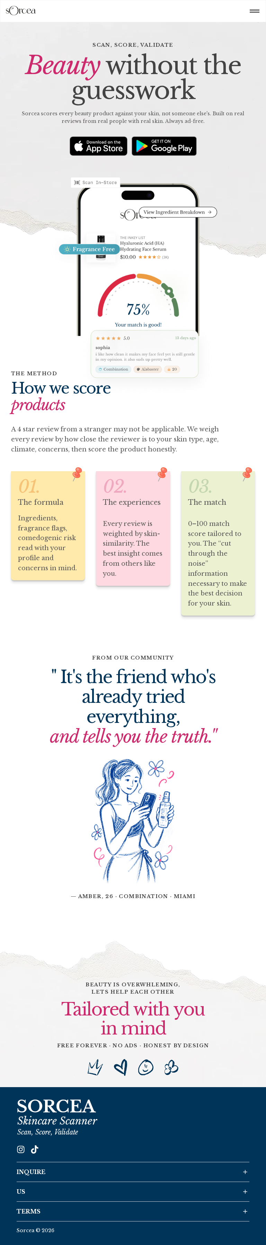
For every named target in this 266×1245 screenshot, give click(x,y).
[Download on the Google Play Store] (164, 146)
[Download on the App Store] (98, 146)
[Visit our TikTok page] (34, 1149)
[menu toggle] (254, 11)
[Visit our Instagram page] (21, 1149)
